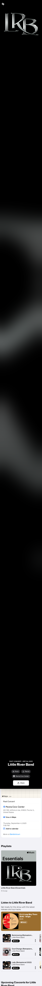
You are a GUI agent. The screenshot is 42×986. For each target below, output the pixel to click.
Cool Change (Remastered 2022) (25, 949)
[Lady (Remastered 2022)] (7, 965)
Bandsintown (15, 834)
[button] (39, 4)
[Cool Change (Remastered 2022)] (7, 952)
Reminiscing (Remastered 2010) (25, 935)
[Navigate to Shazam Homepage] (7, 4)
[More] (35, 940)
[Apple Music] (29, 922)
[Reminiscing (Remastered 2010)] (7, 938)
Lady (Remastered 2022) (22, 962)
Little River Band (18, 937)
